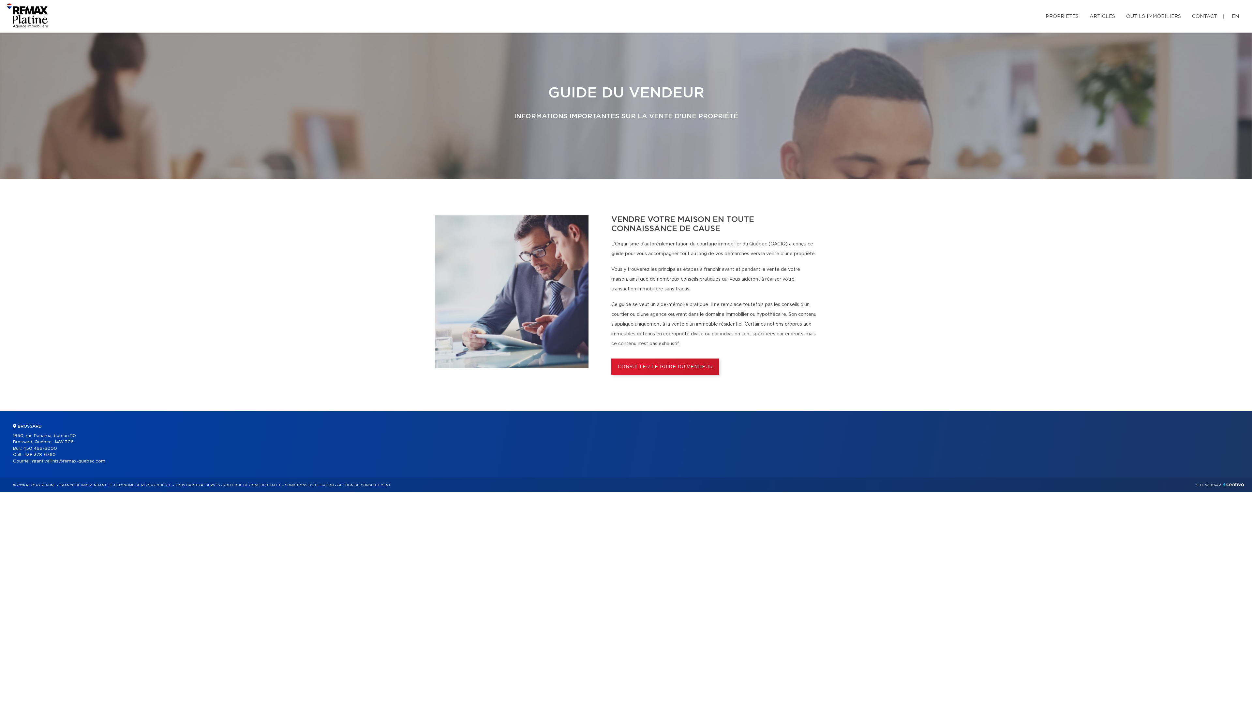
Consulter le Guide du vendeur (665, 367)
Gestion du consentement (364, 485)
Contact (1204, 16)
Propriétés (1062, 16)
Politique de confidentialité (252, 485)
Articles (1102, 16)
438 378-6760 (40, 455)
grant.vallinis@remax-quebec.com (68, 461)
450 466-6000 (40, 449)
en (1235, 16)
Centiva (1233, 484)
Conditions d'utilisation (309, 485)
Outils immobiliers (1153, 16)
